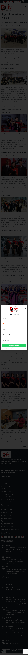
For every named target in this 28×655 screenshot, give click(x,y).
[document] (14, 327)
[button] (25, 308)
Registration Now (14, 345)
